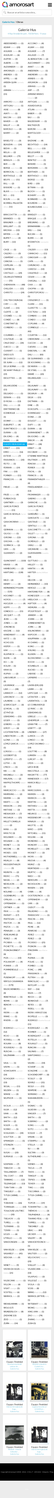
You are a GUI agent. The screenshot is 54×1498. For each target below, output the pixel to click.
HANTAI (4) (36, 568)
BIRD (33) (34, 183)
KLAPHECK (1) (13, 654)
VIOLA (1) (34, 1284)
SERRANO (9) (36, 1094)
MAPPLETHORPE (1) (14, 784)
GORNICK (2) (12, 545)
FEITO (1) (10, 463)
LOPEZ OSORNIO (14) (38, 745)
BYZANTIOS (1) (38, 244)
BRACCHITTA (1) (14, 214)
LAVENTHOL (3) (37, 701)
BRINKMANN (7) (38, 226)
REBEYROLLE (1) (13, 997)
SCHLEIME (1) (37, 1070)
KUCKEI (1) (35, 669)
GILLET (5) (37, 533)
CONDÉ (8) (11, 319)
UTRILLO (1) (13, 1238)
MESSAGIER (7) (13, 813)
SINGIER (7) (37, 1113)
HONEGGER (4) (39, 595)
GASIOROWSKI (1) (14, 523)
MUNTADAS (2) (38, 868)
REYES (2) (34, 1004)
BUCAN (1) (35, 234)
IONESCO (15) (13, 611)
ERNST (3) (34, 448)
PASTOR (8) (12, 923)
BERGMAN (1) (37, 168)
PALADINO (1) (38, 911)
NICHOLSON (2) (37, 884)
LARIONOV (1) (13, 697)
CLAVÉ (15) (11, 308)
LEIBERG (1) (12, 724)
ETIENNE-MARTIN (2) (38, 456)
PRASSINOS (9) (37, 973)
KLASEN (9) (35, 654)
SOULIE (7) (35, 1133)
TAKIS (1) (36, 1172)
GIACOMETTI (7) (39, 529)
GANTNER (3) (13, 502)
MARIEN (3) (36, 794)
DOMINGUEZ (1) (38, 413)
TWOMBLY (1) (35, 1226)
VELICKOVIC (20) (37, 1259)
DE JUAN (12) (13, 362)
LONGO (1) (35, 740)
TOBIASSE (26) (13, 1203)
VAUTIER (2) (37, 1253)
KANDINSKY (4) (14, 634)
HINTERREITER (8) (39, 591)
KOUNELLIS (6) (37, 666)
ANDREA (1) (10, 74)
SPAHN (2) (35, 1137)
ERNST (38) (35, 444)
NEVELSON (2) (13, 884)
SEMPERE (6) (37, 1090)
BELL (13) (37, 148)
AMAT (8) (36, 66)
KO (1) (8, 662)
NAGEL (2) (11, 880)
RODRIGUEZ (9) (38, 1028)
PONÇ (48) (35, 969)
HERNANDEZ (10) (38, 584)
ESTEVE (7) (12, 456)
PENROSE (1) (37, 930)
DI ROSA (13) (12, 401)
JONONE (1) (9, 627)
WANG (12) (37, 1292)
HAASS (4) (11, 564)
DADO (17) (9, 354)
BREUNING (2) (36, 222)
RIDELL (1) (36, 1008)
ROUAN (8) (12, 1043)
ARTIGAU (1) (13, 105)
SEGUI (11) (36, 1086)
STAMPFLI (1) (36, 1141)
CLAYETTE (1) (37, 308)
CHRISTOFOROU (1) (38, 294)
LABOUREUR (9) (14, 679)
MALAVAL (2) (12, 778)
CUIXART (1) (13, 350)
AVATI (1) (10, 113)
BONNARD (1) (37, 199)
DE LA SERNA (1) (14, 366)
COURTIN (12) (37, 335)
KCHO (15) (9, 642)
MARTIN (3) (37, 802)
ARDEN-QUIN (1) (14, 84)
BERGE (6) (13, 168)
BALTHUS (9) (34, 125)
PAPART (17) (11, 915)
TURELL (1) (11, 1222)
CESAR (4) (36, 277)
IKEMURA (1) (36, 607)
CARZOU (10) (36, 269)
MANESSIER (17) (38, 778)
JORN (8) (34, 627)
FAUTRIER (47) (36, 459)
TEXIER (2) (36, 1183)
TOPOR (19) (36, 1203)
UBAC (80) (35, 1230)
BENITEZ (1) (37, 160)
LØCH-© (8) (33, 767)
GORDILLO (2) (36, 541)
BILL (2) (9, 183)
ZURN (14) (11, 1323)
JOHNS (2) (35, 619)
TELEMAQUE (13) (14, 1183)
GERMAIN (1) (13, 529)
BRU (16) (34, 230)
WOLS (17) (8, 1307)
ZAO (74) (35, 1315)
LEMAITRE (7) (37, 724)
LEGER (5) (12, 720)
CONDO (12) (37, 319)
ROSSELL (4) (12, 1039)
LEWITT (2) (34, 728)
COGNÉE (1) (12, 315)
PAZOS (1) (11, 927)
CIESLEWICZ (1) (38, 300)
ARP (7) (33, 90)
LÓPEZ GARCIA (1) (14, 745)
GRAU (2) (35, 545)
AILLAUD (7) (36, 55)
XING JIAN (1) (36, 1311)
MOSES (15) (10, 852)
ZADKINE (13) (10, 1315)
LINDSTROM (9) (13, 736)
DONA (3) (34, 417)
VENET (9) (11, 1265)
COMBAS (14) (37, 315)
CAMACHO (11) (37, 253)
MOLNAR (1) (11, 841)
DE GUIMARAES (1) (39, 358)
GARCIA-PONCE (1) (35, 508)
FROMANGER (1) (38, 494)
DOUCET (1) (37, 420)
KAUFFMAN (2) (37, 638)
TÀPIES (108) (37, 1179)
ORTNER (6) (11, 907)
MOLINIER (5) (12, 837)
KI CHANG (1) (36, 642)
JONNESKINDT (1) (36, 623)
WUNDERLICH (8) (13, 1311)
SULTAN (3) (36, 1152)
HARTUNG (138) (13, 572)
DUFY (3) (34, 424)
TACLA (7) (35, 1168)
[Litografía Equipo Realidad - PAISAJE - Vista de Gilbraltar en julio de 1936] (14, 1431)
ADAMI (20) (12, 47)
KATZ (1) (10, 638)
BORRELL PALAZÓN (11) (13, 205)
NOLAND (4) (13, 891)
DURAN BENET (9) (38, 432)
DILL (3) (12, 405)
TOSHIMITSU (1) (37, 1207)
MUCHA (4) (37, 860)
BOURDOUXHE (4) (38, 209)
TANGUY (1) (35, 1175)
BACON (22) (12, 117)
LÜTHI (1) (10, 763)
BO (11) (9, 195)
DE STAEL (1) (37, 370)
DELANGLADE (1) (38, 380)
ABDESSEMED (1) (13, 43)
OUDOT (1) (36, 907)
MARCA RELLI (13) (37, 784)
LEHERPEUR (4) (38, 720)
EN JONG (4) (11, 436)
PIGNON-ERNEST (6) (15, 952)
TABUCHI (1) (12, 1168)
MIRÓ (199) (35, 829)
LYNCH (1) (11, 767)
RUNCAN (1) (36, 1047)
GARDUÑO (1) (36, 514)
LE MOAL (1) (11, 708)
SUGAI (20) (11, 1152)
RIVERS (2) (11, 1020)
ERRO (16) (13, 452)
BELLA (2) (10, 152)
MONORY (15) (38, 845)
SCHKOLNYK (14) (13, 1072)
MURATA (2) (11, 872)
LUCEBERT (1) (10, 755)
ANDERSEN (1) (38, 70)
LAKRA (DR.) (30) (35, 685)
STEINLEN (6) (12, 1146)
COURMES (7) (13, 335)
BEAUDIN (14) (13, 144)
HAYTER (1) (38, 574)
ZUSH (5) (32, 1323)
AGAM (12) (36, 47)
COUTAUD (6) (13, 339)
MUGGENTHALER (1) (12, 866)
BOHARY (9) (36, 195)
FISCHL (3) (34, 471)
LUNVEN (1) (37, 755)
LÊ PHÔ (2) (8, 712)
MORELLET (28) (38, 848)
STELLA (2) (35, 1144)
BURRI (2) (35, 238)
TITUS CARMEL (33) (14, 1197)
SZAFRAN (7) (11, 1164)
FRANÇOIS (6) (13, 479)
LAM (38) (11, 689)
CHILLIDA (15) (14, 288)
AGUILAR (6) (12, 55)
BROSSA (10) (12, 230)
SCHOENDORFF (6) (38, 1074)
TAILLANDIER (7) (13, 1172)
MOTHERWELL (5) (15, 856)
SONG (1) (36, 1125)
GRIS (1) (9, 549)
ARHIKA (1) (36, 86)
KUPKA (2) (11, 673)
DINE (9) (33, 405)
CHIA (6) (34, 284)
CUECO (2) (11, 346)
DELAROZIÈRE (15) (14, 387)
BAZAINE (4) (35, 140)
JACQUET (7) (12, 615)
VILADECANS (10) (38, 1271)
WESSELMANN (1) (14, 1303)
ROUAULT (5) (37, 1043)
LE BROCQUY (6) (14, 704)
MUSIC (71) (11, 876)
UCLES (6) (10, 1234)
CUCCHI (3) (35, 343)
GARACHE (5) (37, 502)
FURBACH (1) (10, 498)
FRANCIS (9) (35, 475)
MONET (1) (12, 845)
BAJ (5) (34, 117)
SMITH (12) (10, 1117)
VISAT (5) (12, 1288)
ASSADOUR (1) (35, 105)
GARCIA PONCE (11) (11, 508)
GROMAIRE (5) (37, 549)
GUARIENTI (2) (13, 553)
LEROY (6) (11, 728)
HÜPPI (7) (12, 607)
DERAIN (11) (12, 397)
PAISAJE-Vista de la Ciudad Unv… (39, 1365)
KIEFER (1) (12, 646)
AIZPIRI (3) (11, 59)
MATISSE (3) (12, 809)
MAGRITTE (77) (37, 774)
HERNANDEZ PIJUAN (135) (13, 590)
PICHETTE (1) (13, 946)
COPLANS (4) (36, 323)
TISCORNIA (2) (36, 1191)
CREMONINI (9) (39, 339)
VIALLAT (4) (36, 1265)
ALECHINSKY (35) (39, 63)
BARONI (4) (37, 129)
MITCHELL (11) (37, 833)
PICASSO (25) (36, 942)
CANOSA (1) (13, 261)
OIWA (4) (34, 891)
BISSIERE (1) (12, 187)
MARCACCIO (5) (14, 790)
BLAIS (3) (13, 191)
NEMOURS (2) (37, 880)
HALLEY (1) (35, 564)
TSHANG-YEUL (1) (38, 1218)
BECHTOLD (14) (37, 144)
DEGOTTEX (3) (12, 378)
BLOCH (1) (36, 191)
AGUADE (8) (12, 51)
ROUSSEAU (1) (13, 1047)
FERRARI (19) (12, 467)
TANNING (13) (14, 1179)
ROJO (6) (11, 1035)
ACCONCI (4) (36, 43)
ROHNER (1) (37, 1032)
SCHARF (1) (36, 1067)
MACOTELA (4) (38, 771)
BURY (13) (10, 242)
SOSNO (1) (11, 1129)
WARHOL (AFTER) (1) (38, 1298)
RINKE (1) (10, 1016)
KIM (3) (12, 650)
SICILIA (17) (13, 1105)
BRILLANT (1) (12, 226)
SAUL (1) (10, 1063)
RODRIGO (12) (14, 1030)
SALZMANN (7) (14, 1055)
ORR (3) (33, 903)
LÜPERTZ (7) (13, 759)
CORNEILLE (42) (37, 329)
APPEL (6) (10, 78)
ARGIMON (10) (37, 82)
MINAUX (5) (36, 821)
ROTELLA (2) (37, 1039)
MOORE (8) (11, 848)
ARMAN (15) (14, 92)
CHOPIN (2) (35, 288)
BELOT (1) (35, 156)
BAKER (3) (11, 121)
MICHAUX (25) (13, 817)
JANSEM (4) (35, 615)
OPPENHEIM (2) (38, 899)
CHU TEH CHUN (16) (13, 300)
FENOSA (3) (36, 463)
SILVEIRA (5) (36, 1109)
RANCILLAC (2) (38, 981)
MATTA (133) (37, 809)
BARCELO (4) (12, 129)
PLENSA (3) (36, 958)
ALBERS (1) (11, 63)
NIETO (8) (11, 887)
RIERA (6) (11, 1012)
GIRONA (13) (12, 537)
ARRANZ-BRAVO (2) (36, 96)
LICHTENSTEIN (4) (14, 732)
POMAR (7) (11, 965)
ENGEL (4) (11, 440)
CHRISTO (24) (14, 292)
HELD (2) (8, 580)
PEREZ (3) (34, 938)
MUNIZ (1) (34, 864)
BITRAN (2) (35, 187)
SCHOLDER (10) (14, 1080)
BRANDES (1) (12, 218)
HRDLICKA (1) (37, 599)
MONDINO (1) (36, 841)
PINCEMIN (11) (37, 952)
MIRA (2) (10, 829)
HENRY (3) (12, 584)
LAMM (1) (35, 689)
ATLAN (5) (37, 109)
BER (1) (9, 164)
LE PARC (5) (35, 708)
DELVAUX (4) (35, 393)
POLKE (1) (35, 961)
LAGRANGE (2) (14, 685)
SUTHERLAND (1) (38, 1158)
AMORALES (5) (13, 70)
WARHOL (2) (12, 1296)
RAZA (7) (34, 993)
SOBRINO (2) (38, 1121)
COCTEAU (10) (37, 312)
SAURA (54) (36, 1063)
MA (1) (9, 771)
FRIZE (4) (11, 494)
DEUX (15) (34, 397)
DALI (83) (35, 354)
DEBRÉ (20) (36, 374)
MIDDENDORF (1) (39, 817)
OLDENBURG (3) (13, 895)
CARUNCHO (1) (37, 265)
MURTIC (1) (35, 872)
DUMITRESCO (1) (15, 428)
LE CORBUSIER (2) (36, 704)
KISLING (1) (36, 650)
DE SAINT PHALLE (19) (14, 372)
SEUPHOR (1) (13, 1098)
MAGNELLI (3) (13, 774)
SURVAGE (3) (13, 1156)
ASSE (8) (12, 109)
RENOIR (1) (14, 1006)
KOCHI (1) (36, 662)
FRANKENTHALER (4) (39, 481)
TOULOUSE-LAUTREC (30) (14, 1212)
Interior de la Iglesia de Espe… (14, 1408)
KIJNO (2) (35, 646)
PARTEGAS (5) (13, 919)
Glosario (45, 1472)
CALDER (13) (38, 249)
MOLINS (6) (35, 837)
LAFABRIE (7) (39, 679)
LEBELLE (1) (37, 716)
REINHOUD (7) (38, 1000)
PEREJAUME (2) (11, 934)
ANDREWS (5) (37, 74)
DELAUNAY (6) (37, 385)
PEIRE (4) (33, 927)
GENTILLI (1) (37, 525)
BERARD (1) (37, 164)
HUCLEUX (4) (14, 603)
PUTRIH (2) (35, 977)
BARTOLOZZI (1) (38, 135)
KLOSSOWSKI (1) (38, 658)
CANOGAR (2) (37, 257)
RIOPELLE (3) (38, 1016)
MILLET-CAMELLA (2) (12, 823)
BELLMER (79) (12, 156)
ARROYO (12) (13, 101)
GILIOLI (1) (11, 533)
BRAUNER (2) (12, 222)
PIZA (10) (12, 958)
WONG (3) (37, 1307)
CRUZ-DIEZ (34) (14, 343)
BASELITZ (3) (12, 140)
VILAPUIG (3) (36, 1276)
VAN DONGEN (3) (14, 1242)
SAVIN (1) (11, 1067)
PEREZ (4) (10, 938)
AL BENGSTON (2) (38, 59)
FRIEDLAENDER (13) (38, 489)
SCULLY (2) (35, 1078)
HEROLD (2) (36, 588)
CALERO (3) (12, 253)
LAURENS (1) (12, 701)
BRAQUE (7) (37, 218)
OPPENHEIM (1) (14, 903)
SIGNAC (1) (35, 1105)
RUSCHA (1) (12, 1051)
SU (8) (33, 1148)
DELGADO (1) (13, 393)
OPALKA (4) (12, 899)
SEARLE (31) (36, 1082)
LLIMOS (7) (35, 736)
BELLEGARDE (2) (38, 152)
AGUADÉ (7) (36, 51)
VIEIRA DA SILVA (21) (14, 1271)
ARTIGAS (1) (38, 101)
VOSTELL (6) (11, 1292)
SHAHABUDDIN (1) (38, 1100)
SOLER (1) (10, 1125)
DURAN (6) (35, 428)
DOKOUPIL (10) (39, 409)
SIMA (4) (10, 1113)
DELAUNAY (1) (37, 389)
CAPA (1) (35, 261)
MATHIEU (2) (37, 806)
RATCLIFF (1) (36, 985)
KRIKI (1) (8, 669)
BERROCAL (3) (13, 172)
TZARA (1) (11, 1230)
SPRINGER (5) (14, 1141)
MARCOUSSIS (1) (38, 790)
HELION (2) (35, 580)
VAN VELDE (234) (14, 1249)
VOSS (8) (33, 1288)
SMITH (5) (34, 1117)
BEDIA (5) (10, 148)
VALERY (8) (35, 1238)
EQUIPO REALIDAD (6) (14, 444)
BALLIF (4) (11, 125)
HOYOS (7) (14, 599)
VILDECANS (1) (15, 1280)
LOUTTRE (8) (37, 751)
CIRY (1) (10, 304)
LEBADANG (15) (12, 716)
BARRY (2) (11, 133)
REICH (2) (34, 997)
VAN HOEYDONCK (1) (38, 1244)
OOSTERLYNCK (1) (39, 895)
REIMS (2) (11, 1000)
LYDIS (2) (35, 763)
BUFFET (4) (12, 238)
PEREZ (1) (36, 934)
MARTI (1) (11, 802)
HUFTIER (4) (37, 603)
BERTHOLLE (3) (13, 175)
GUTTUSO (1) (37, 560)
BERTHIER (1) (36, 172)
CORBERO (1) (13, 327)
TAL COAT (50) (13, 1175)
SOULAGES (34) (13, 1133)
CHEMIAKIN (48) (14, 284)
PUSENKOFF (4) (14, 977)
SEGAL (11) (12, 1086)
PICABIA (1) (12, 942)
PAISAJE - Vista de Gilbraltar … (14, 1450)
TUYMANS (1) (11, 1226)
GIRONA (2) (36, 537)
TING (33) (36, 1187)
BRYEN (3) (11, 234)
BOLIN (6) (11, 199)
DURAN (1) (10, 432)
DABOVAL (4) (37, 350)
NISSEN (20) (35, 887)
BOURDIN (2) (36, 203)
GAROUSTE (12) (38, 518)
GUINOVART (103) (15, 560)
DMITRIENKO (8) (11, 409)
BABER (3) (34, 113)
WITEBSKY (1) (37, 1303)
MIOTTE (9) (35, 825)
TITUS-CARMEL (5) (38, 1197)
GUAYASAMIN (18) (38, 555)
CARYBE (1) (9, 269)
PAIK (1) (11, 911)
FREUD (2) (11, 487)
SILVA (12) (10, 1109)
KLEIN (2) (10, 658)
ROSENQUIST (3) (38, 1035)
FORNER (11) (12, 475)
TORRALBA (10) (15, 1207)
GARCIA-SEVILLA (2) (15, 516)
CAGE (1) (10, 249)
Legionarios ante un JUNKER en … (39, 1408)
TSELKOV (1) (12, 1218)
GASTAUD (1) (37, 521)
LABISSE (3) (35, 673)
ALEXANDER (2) (13, 66)
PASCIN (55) (35, 919)
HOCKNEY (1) (12, 595)
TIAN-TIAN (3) (13, 1187)
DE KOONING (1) (39, 362)
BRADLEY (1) (36, 214)
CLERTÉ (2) (11, 312)
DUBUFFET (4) (12, 424)
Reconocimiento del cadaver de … (14, 1365)
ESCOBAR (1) (37, 452)
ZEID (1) (13, 1319)
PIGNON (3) (37, 946)
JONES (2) (10, 623)
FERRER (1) (36, 467)
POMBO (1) (35, 965)
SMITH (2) (10, 1121)
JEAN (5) (10, 619)
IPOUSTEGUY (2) (38, 611)
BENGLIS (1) (12, 160)
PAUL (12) (34, 923)
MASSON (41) (12, 806)
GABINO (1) (37, 498)
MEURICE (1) (38, 813)
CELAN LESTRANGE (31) (13, 279)
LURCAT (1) (35, 759)
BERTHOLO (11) (37, 175)
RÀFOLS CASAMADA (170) (13, 983)
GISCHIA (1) (11, 541)
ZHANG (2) (36, 1319)
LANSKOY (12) (13, 693)
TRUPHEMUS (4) (39, 1214)
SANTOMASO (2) (38, 1057)
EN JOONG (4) (36, 436)
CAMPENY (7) (13, 257)
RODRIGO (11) (39, 1022)
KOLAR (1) (10, 666)
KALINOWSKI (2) (38, 630)
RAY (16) (33, 989)
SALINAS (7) (35, 1051)
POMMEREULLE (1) (14, 971)
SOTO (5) (38, 1129)
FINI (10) (10, 471)
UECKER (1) (37, 1234)
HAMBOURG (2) (14, 568)
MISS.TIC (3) (9, 833)
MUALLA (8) (11, 860)
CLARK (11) (35, 304)
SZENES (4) (35, 1164)
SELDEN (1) (11, 1090)
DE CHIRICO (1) (14, 358)
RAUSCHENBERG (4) (14, 991)
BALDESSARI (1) (37, 121)
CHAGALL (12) (37, 280)
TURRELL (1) (36, 1222)
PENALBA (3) (12, 930)
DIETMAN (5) (35, 401)
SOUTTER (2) (12, 1137)
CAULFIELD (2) (37, 273)
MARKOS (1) (36, 798)
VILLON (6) (12, 1284)
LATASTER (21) (36, 697)
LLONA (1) (11, 740)
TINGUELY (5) (12, 1191)
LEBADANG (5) (34, 712)
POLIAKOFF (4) (13, 961)
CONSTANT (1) (11, 323)
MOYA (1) (35, 856)
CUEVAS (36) (37, 346)
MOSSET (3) (36, 852)
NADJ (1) (34, 876)
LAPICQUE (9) (37, 693)
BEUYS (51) (12, 179)
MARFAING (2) (13, 794)
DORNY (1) (12, 420)
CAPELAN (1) (12, 265)
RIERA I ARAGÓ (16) (37, 1012)
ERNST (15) (12, 448)
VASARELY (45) (13, 1253)
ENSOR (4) (35, 440)
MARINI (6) (12, 798)
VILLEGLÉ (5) (37, 1280)
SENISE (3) (11, 1094)
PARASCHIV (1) (39, 915)
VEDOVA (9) (12, 1257)
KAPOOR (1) (36, 634)
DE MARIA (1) (37, 366)
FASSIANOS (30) (14, 459)
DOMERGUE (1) (14, 415)
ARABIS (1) (35, 78)
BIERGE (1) (35, 179)
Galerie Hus (8, 22)
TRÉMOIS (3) (38, 1210)
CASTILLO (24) (13, 273)
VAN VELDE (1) (37, 1249)
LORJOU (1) (12, 751)
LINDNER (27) (37, 732)
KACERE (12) (12, 630)
